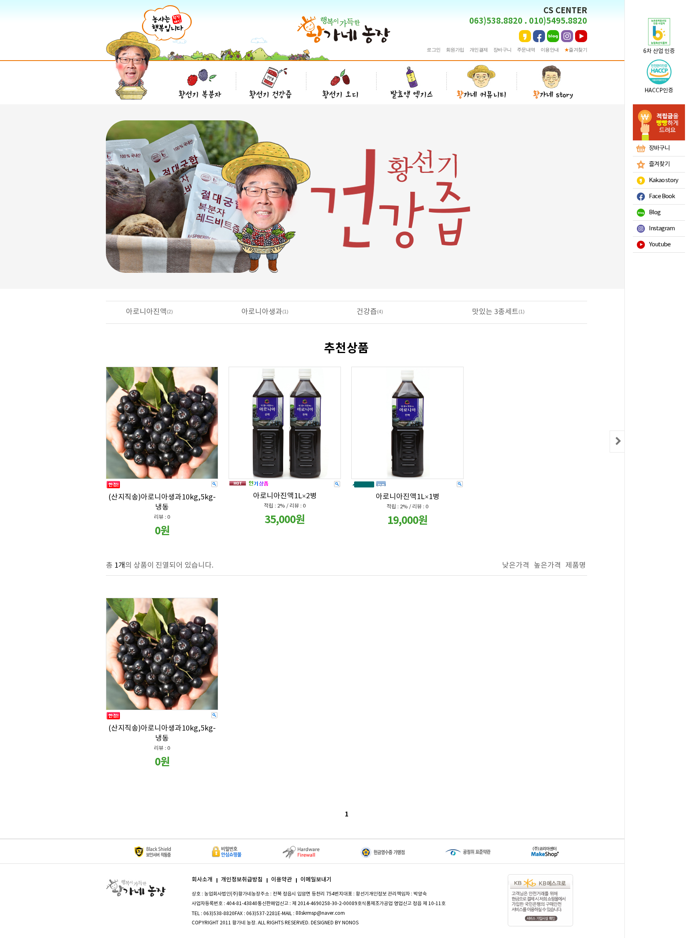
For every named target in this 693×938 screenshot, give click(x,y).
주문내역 (526, 50)
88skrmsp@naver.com (320, 913)
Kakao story (663, 180)
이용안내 (550, 50)
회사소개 (202, 879)
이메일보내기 (316, 879)
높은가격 (547, 565)
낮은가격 (515, 565)
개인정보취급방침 (242, 879)
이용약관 (281, 879)
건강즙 (367, 312)
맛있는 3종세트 (495, 312)
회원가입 (455, 50)
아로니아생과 (261, 312)
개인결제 (479, 50)
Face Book (662, 196)
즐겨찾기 (576, 50)
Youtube (660, 244)
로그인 (434, 50)
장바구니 (502, 50)
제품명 (575, 565)
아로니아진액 (146, 312)
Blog (655, 212)
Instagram (662, 228)
